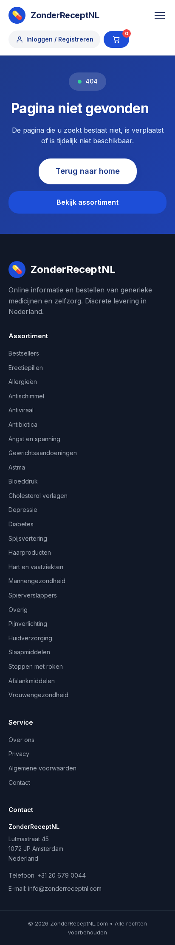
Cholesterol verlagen (38, 495)
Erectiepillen (25, 367)
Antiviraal (21, 410)
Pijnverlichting (27, 623)
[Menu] (160, 15)
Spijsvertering (27, 538)
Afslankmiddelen (31, 680)
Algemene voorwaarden (42, 768)
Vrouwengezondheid (38, 694)
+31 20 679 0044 (61, 875)
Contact (19, 782)
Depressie (22, 509)
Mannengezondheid (36, 580)
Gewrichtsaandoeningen (42, 452)
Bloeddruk (23, 481)
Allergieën (22, 381)
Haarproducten (29, 552)
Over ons (21, 739)
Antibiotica (22, 424)
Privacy (18, 753)
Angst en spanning (34, 438)
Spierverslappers (32, 595)
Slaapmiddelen (29, 652)
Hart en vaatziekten (35, 566)
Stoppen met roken (35, 666)
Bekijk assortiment (87, 202)
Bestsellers (23, 353)
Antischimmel (26, 396)
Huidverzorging (30, 638)
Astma (16, 467)
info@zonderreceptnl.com (65, 888)
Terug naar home (88, 171)
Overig (18, 609)
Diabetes (21, 524)
